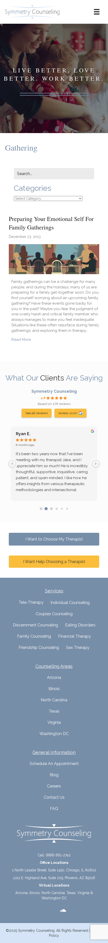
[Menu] (96, 11)
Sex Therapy (77, 647)
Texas (54, 711)
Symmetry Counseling (54, 391)
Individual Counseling (70, 602)
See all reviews (36, 413)
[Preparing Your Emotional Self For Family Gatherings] (54, 259)
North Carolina (54, 700)
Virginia (54, 722)
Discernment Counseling (35, 625)
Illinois (54, 688)
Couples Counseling (54, 613)
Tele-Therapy (31, 602)
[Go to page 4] (62, 509)
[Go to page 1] (46, 508)
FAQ (54, 808)
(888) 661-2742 (58, 855)
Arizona (54, 677)
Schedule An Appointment (54, 763)
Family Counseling (34, 636)
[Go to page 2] (51, 508)
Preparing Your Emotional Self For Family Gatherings (51, 223)
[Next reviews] (95, 463)
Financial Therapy (74, 636)
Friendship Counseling (39, 647)
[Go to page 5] (67, 509)
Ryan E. (23, 433)
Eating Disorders (80, 625)
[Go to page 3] (57, 509)
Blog (54, 774)
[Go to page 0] (41, 508)
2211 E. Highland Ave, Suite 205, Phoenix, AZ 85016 (54, 878)
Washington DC (54, 733)
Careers (54, 786)
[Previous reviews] (12, 463)
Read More (21, 339)
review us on (67, 413)
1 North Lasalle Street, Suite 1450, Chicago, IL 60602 (54, 870)
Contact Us (54, 797)
